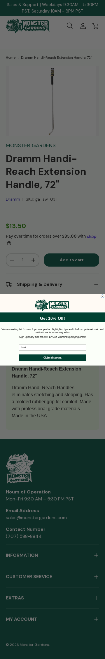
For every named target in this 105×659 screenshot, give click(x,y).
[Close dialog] (102, 296)
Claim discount (52, 357)
